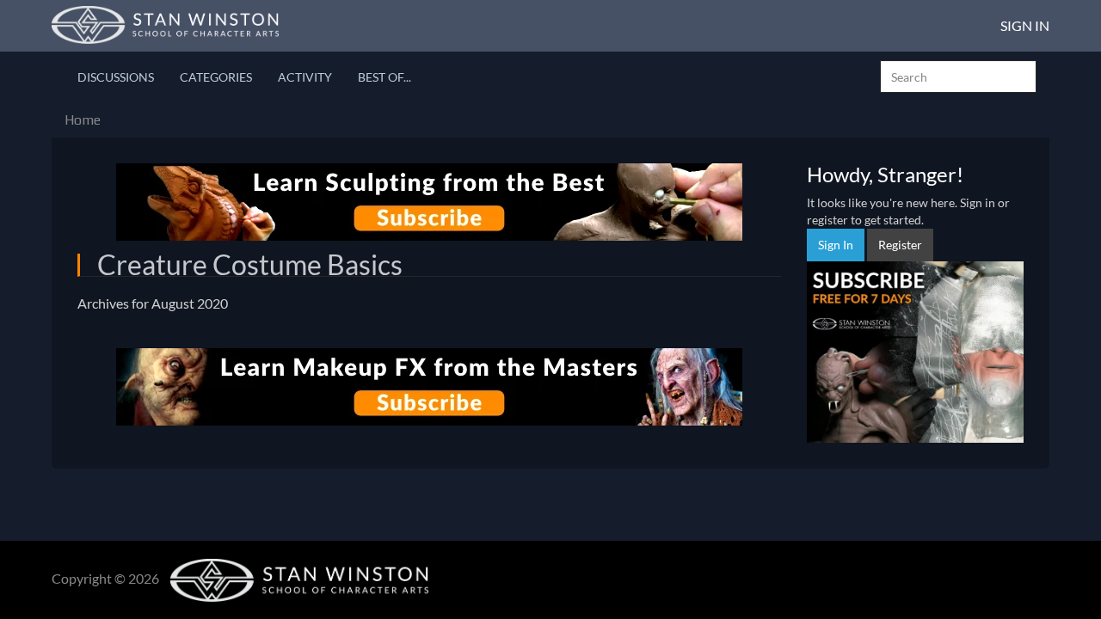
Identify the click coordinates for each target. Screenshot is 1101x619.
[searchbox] (958, 76)
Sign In (1024, 25)
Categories (216, 77)
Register (900, 244)
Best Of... (384, 77)
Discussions (115, 77)
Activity (305, 77)
